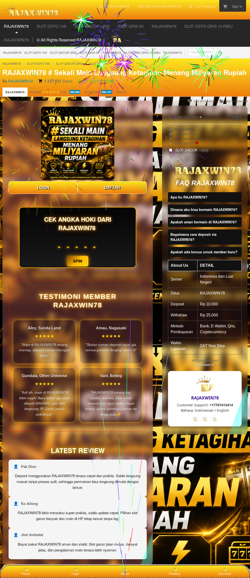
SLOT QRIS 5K (90, 52)
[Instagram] (214, 419)
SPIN (77, 261)
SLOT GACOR (195, 150)
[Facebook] (195, 419)
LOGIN (43, 187)
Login (75, 574)
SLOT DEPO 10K (35, 52)
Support (121, 92)
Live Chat (224, 574)
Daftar (125, 574)
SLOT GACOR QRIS (63, 52)
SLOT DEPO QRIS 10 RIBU (142, 52)
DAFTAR (112, 187)
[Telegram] (204, 419)
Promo (25, 574)
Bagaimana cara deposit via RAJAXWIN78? (193, 237)
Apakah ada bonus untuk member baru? (204, 251)
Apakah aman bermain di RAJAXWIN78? (203, 221)
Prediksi (174, 574)
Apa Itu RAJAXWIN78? (189, 197)
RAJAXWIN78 (12, 52)
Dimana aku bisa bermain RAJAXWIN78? (204, 209)
